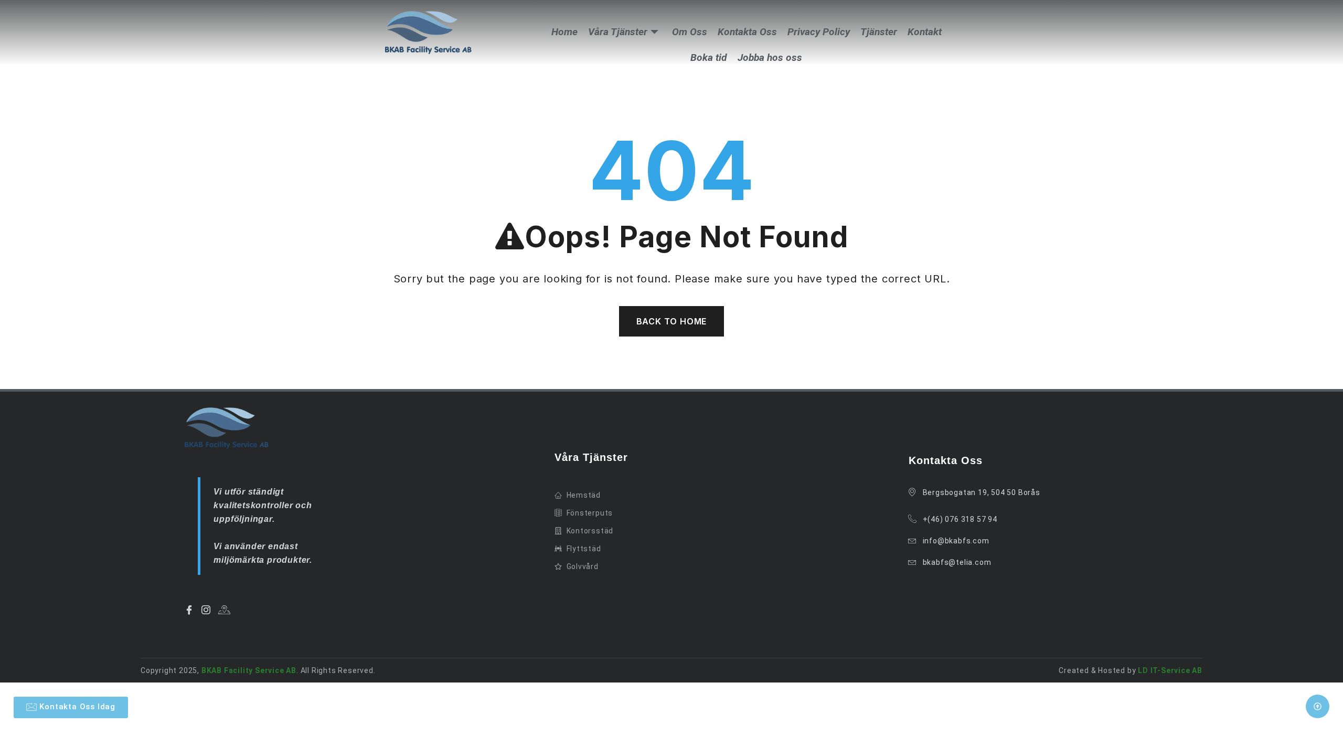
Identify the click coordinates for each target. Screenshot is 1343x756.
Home (564, 32)
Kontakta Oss (747, 32)
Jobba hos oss (770, 57)
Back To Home (671, 321)
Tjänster (878, 32)
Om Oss (689, 32)
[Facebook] (191, 609)
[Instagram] (207, 609)
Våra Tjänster (617, 32)
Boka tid (708, 57)
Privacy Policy (818, 32)
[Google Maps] (226, 609)
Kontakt (925, 32)
